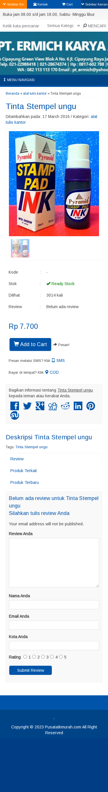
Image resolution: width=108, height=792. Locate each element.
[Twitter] (27, 408)
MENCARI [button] (96, 26)
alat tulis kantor (35, 93)
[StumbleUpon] (14, 417)
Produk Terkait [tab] (23, 470)
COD (54, 372)
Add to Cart (33, 344)
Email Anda (19, 616)
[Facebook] (14, 408)
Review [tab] (17, 459)
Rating (15, 657)
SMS (60, 360)
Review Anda (21, 533)
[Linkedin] (78, 408)
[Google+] (40, 408)
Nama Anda (19, 595)
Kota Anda (18, 636)
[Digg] (52, 408)
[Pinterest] (90, 408)
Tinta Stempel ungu (41, 106)
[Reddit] (65, 408)
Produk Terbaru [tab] (24, 482)
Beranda (12, 93)
